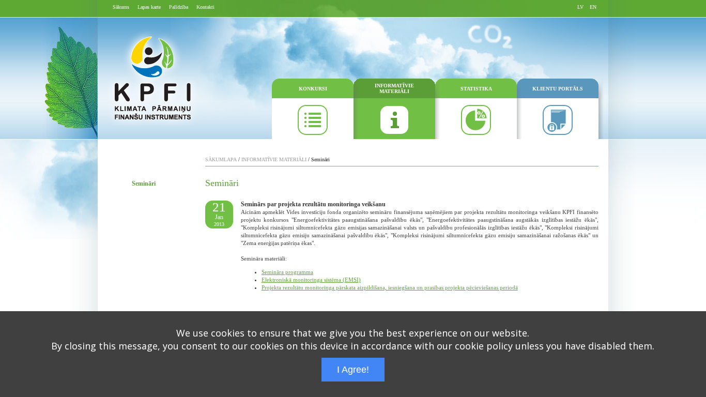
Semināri (144, 183)
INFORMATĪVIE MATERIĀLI (394, 88)
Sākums (121, 7)
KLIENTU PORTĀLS (557, 88)
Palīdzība (178, 7)
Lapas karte (149, 7)
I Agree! (353, 369)
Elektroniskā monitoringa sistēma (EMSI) (311, 280)
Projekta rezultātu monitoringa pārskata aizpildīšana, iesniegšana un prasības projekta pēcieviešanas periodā (390, 287)
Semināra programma (287, 272)
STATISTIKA (476, 88)
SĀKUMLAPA (221, 159)
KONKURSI (313, 88)
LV (580, 7)
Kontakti (205, 7)
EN (593, 7)
